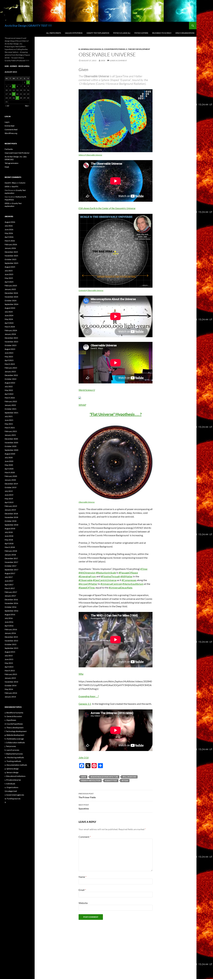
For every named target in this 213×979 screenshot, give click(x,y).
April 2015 (9, 667)
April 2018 (9, 543)
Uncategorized (11, 791)
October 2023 (10, 345)
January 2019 (10, 510)
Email (82, 889)
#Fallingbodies (129, 777)
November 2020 (11, 442)
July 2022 (9, 386)
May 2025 (9, 278)
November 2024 (11, 297)
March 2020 (10, 472)
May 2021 (9, 424)
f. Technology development (16, 731)
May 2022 (9, 390)
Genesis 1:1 (85, 703)
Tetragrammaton (11, 163)
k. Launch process (12, 750)
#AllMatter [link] (127, 576)
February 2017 (11, 592)
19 (14, 94)
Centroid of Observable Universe (91, 290)
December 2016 (11, 599)
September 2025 (11, 263)
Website (83, 902)
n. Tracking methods (13, 761)
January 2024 (10, 334)
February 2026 (11, 244)
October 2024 (10, 300)
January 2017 (10, 596)
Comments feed (11, 129)
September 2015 (11, 648)
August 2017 (10, 573)
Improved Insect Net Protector (17, 153)
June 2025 (9, 274)
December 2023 (11, 338)
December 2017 (11, 558)
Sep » (27, 106)
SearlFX (15, 186)
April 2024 (9, 323)
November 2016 (11, 603)
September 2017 (11, 569)
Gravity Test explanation (98, 33)
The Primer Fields (87, 795)
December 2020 (11, 439)
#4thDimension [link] (87, 572)
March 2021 (10, 427)
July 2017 (9, 577)
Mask (7, 167)
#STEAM (125, 780)
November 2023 (11, 341)
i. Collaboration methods (15, 742)
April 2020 (9, 469)
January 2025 (10, 289)
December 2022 (11, 375)
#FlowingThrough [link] (110, 576)
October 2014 (10, 685)
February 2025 (11, 285)
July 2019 (9, 491)
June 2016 (9, 622)
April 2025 (9, 282)
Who (81, 673)
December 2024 (11, 293)
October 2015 (10, 644)
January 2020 (10, 480)
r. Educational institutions (15, 776)
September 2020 (11, 450)
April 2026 (9, 237)
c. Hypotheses (10, 720)
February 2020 (11, 476)
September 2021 (11, 412)
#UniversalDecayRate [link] (120, 587)
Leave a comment (118, 60)
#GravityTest (111, 780)
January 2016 (10, 633)
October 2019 (10, 487)
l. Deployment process (14, 754)
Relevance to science (161, 33)
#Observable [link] (85, 580)
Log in (7, 122)
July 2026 (9, 226)
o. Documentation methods (16, 765)
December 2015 (11, 637)
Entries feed (9, 126)
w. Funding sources (12, 798)
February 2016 (11, 629)
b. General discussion (90, 49)
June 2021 (9, 420)
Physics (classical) (121, 33)
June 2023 (9, 353)
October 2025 (10, 259)
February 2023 (11, 368)
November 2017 (11, 562)
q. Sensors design (12, 772)
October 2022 (10, 379)
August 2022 (10, 383)
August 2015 (10, 652)
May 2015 (9, 663)
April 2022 (9, 394)
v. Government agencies (14, 795)
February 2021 (11, 431)
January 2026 (10, 248)
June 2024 (9, 315)
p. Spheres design (12, 769)
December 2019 (11, 483)
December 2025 (11, 252)
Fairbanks (9, 149)
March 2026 (10, 241)
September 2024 (11, 304)
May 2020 (9, 465)
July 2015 (9, 655)
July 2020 (9, 457)
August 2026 (10, 222)
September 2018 (11, 525)
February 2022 (11, 401)
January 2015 (10, 678)
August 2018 (10, 528)
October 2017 (10, 566)
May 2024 (9, 319)
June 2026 (9, 229)
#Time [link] (143, 568)
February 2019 (11, 506)
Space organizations (184, 33)
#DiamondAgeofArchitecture (104, 777)
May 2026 (9, 233)
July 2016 (9, 618)
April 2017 (9, 584)
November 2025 (11, 255)
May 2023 (9, 356)
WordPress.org (11, 133)
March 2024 (10, 327)
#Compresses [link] (129, 580)
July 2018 (9, 532)
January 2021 (10, 435)
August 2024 (10, 308)
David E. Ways (10, 183)
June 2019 (9, 495)
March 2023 (10, 364)
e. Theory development (138, 49)
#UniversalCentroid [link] (111, 583)
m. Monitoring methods (14, 757)
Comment (85, 836)
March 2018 (10, 547)
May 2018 (9, 540)
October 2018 (10, 521)
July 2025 (9, 270)
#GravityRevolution (91, 780)
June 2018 (9, 536)
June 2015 (9, 659)
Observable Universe (87, 502)
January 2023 (10, 371)
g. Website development (14, 735)
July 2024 (9, 312)
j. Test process (10, 746)
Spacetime (84, 807)
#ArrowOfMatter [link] (88, 583)
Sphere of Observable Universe (90, 155)
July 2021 (9, 416)
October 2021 (10, 409)
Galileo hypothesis (73, 33)
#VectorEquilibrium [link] (132, 583)
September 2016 (11, 611)
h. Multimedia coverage (14, 739)
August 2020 (10, 454)
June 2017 (9, 581)
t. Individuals (10, 783)
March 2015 (10, 670)
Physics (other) (141, 33)
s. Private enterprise (13, 780)
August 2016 (10, 614)
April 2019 (9, 502)
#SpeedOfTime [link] (87, 587)
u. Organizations (11, 787)
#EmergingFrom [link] (87, 576)
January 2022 (10, 405)
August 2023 (10, 349)
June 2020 (9, 461)
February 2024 (11, 330)
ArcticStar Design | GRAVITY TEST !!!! (28, 25)
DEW (103, 60)
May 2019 (9, 498)
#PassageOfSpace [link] (128, 572)
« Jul (7, 106)
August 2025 (10, 267)
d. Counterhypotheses (113, 49)
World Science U (87, 389)
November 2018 (11, 517)
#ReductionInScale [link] (106, 572)
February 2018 (11, 551)
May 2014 (9, 689)
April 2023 (9, 360)
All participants (53, 33)
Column (22, 183)
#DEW (83, 777)
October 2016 (10, 607)
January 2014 (10, 697)
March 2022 (10, 398)
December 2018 (11, 513)
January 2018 (10, 555)
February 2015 (11, 674)
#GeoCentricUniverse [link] (104, 580)
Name (82, 876)
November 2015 (11, 640)
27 (17, 98)
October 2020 (10, 446)
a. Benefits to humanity (14, 712)
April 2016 (9, 626)
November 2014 (11, 682)
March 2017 (10, 588)
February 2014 (11, 693)
